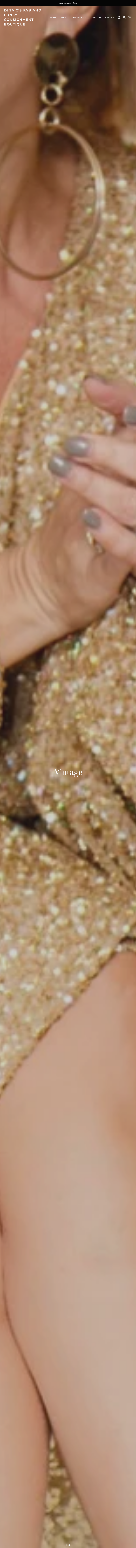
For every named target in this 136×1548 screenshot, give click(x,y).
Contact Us (79, 17)
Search (109, 17)
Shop (64, 17)
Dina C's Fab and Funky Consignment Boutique (22, 17)
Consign (96, 17)
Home (53, 17)
